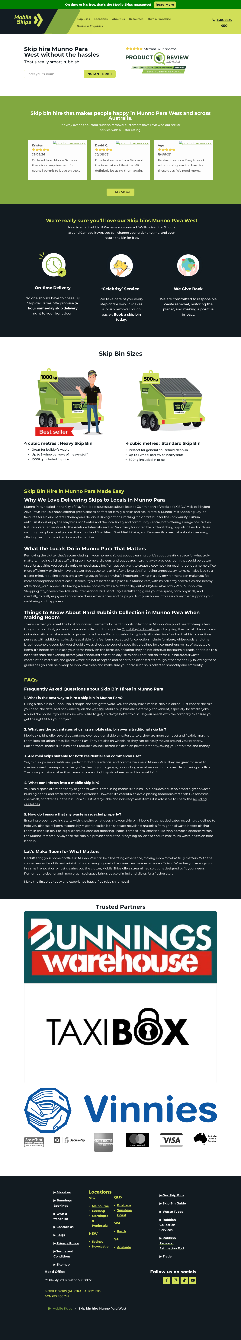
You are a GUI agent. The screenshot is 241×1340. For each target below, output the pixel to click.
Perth (121, 1231)
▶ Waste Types (171, 1211)
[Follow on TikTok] (184, 1280)
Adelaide (124, 1247)
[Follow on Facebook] (166, 1280)
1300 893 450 (224, 23)
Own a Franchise (159, 19)
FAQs (60, 1235)
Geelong (98, 1211)
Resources (136, 19)
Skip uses (83, 19)
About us (118, 19)
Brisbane (124, 1205)
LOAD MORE (120, 192)
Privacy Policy (67, 1243)
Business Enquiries (90, 26)
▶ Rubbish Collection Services (167, 1225)
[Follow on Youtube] (192, 1280)
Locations (101, 19)
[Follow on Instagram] (175, 1280)
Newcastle (100, 1246)
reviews (166, 49)
